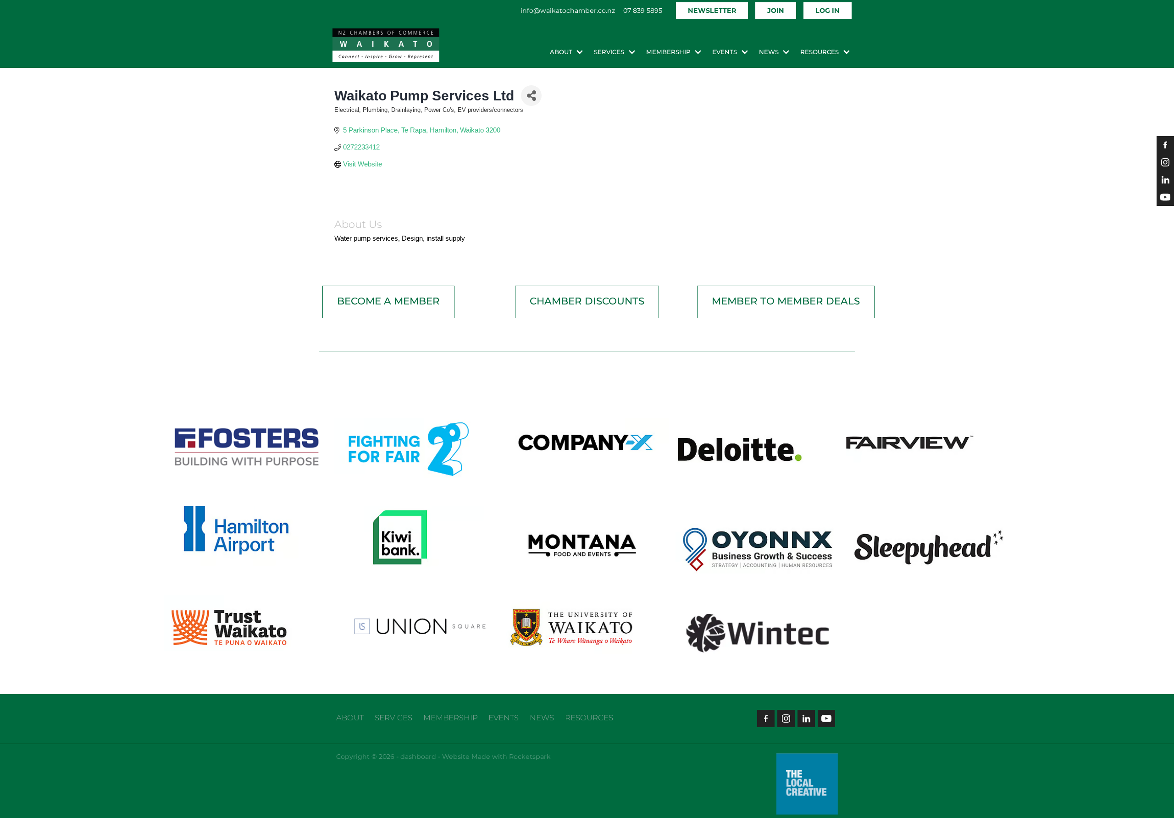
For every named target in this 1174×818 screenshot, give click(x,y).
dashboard (418, 757)
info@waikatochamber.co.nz (568, 11)
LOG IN (827, 11)
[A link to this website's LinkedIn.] (1165, 179)
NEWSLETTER (712, 11)
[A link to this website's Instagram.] (1165, 162)
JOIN (775, 11)
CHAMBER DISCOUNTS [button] (587, 301)
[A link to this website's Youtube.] (1165, 197)
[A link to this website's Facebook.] (1165, 145)
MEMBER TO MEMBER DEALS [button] (786, 301)
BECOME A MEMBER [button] (388, 301)
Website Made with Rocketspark (496, 757)
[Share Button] (531, 95)
